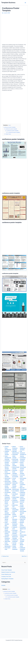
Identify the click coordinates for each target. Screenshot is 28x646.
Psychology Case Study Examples (15, 532)
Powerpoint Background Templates (15, 536)
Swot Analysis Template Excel (23, 480)
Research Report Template (7, 511)
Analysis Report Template (22, 472)
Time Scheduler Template (22, 540)
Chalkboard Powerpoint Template (22, 549)
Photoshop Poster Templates (14, 472)
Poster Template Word (7, 524)
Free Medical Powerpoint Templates (23, 459)
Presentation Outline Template (15, 456)
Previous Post (5, 556)
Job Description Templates (14, 519)
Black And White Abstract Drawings (23, 489)
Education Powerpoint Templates (14, 524)
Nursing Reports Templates (7, 578)
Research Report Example (22, 524)
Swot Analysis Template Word (23, 513)
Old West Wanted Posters (7, 529)
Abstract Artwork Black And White (15, 510)
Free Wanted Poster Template (7, 475)
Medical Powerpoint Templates (14, 448)
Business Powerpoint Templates (7, 538)
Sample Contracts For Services (8, 572)
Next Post (24, 556)
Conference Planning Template (7, 467)
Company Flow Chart (6, 576)
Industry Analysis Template (22, 464)
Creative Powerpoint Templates (22, 499)
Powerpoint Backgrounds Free (15, 502)
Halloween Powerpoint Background (7, 497)
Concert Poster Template (14, 480)
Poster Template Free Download (8, 457)
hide (9, 125)
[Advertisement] (14, 29)
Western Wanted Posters (6, 519)
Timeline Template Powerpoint (14, 547)
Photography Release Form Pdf (23, 529)
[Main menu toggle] (25, 2)
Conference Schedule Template (7, 462)
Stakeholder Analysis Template (15, 484)
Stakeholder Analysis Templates (7, 533)
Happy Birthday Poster (22, 544)
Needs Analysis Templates (14, 514)
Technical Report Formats (22, 503)
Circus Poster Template (6, 570)
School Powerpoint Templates (22, 448)
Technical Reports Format (7, 502)
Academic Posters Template (7, 453)
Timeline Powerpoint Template (22, 508)
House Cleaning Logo (6, 574)
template (3, 585)
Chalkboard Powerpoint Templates (22, 494)
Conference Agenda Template (7, 486)
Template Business (8, 2)
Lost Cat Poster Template (7, 506)
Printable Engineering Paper (22, 484)
